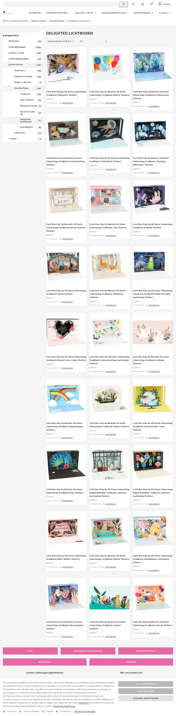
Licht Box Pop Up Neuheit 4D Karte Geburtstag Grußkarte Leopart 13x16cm (108, 625)
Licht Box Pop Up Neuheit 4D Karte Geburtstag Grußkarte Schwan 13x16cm (151, 360)
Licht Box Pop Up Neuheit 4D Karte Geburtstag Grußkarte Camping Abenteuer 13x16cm (151, 161)
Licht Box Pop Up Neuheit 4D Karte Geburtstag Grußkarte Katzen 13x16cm (109, 557)
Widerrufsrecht (146, 651)
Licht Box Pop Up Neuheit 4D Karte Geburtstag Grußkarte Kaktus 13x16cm (109, 425)
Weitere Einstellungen (84, 711)
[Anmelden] (133, 4)
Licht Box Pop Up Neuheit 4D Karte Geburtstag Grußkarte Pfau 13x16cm (64, 491)
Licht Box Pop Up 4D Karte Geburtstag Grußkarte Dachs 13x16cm (66, 292)
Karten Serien (142, 13)
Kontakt (131, 662)
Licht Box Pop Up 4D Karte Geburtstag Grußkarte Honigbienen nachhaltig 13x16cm (153, 559)
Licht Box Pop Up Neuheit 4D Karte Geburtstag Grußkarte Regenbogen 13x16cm (64, 426)
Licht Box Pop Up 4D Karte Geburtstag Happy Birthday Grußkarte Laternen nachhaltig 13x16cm (109, 492)
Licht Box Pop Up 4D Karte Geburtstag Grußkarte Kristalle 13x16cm (153, 226)
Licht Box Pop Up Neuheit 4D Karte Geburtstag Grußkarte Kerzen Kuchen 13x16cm (66, 227)
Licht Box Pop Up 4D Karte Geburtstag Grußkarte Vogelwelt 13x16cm (66, 93)
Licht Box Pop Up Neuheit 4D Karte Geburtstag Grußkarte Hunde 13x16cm (152, 623)
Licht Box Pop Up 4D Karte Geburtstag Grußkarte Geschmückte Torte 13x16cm (153, 426)
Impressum (45, 662)
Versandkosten (67, 103)
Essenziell (12, 711)
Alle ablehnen (145, 691)
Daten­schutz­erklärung (64, 706)
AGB (30, 651)
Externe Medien (31, 711)
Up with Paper (57, 21)
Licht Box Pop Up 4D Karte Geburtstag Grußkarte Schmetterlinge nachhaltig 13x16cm (109, 360)
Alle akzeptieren (146, 684)
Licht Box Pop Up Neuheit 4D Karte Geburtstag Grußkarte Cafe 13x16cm (108, 226)
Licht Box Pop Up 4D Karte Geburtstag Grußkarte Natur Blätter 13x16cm (66, 557)
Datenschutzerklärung (88, 651)
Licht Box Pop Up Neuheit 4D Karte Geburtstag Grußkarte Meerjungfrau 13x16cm (65, 625)
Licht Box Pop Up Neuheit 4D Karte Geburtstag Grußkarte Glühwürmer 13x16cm (151, 95)
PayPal (49, 711)
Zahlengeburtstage (114, 13)
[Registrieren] (143, 4)
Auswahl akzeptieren (145, 698)
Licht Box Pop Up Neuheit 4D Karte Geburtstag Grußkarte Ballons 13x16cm (110, 93)
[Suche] (123, 4)
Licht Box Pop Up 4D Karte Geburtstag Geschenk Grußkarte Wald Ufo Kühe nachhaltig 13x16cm (153, 294)
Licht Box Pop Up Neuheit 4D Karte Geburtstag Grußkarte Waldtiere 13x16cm (108, 294)
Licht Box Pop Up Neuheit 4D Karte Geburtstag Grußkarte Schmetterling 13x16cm (65, 161)
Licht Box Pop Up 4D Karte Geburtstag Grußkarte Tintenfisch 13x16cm (109, 160)
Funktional (65, 711)
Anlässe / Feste (84, 13)
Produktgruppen (56, 13)
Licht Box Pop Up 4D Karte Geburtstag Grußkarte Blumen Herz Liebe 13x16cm (66, 358)
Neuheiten (35, 13)
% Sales (163, 13)
